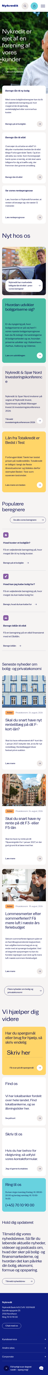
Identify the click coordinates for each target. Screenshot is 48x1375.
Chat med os (11, 1325)
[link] (10, 6)
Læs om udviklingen (15, 355)
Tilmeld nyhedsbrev (15, 1281)
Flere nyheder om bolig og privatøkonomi (20, 991)
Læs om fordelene (14, 71)
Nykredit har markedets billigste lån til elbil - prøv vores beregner (20, 285)
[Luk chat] (6, 1368)
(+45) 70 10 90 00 (19, 1205)
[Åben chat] (41, 1368)
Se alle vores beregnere (24, 520)
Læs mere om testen (15, 485)
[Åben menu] (43, 6)
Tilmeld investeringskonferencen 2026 (20, 421)
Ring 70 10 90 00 (10, 1317)
